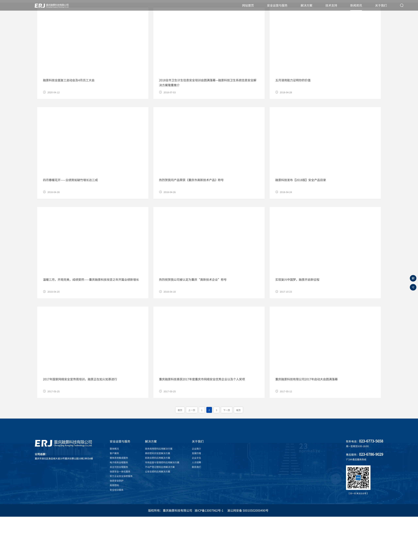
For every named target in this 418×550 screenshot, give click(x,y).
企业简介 (196, 448)
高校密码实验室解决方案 (157, 453)
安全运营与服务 (277, 5)
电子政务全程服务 (119, 462)
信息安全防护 (116, 480)
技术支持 (331, 5)
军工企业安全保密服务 (121, 476)
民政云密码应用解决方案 (157, 457)
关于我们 (381, 5)
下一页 (226, 410)
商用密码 (114, 485)
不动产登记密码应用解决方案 (160, 467)
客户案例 (114, 453)
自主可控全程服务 (119, 467)
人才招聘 (196, 462)
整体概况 (114, 448)
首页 (180, 410)
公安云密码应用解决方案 (157, 471)
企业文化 (196, 457)
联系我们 (196, 467)
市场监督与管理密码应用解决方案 (162, 462)
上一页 (191, 410)
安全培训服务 (116, 489)
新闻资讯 (356, 5)
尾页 (238, 410)
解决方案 (306, 5)
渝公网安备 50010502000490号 (247, 510)
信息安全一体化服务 (120, 471)
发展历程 (196, 453)
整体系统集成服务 (119, 457)
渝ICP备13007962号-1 (208, 510)
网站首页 (248, 5)
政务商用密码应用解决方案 (158, 448)
